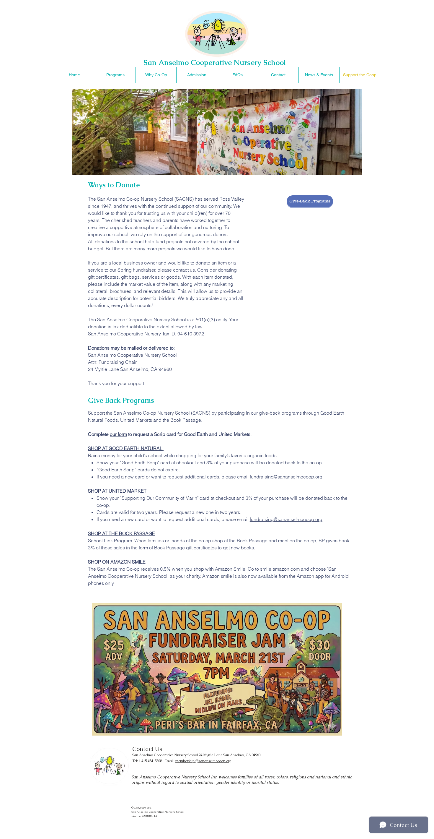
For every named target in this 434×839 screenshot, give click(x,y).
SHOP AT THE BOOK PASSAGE (121, 533)
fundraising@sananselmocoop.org (286, 477)
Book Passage (185, 420)
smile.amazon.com (280, 569)
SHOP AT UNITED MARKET (117, 491)
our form (118, 434)
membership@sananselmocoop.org (203, 761)
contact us (184, 270)
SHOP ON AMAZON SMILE (117, 562)
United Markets (136, 420)
